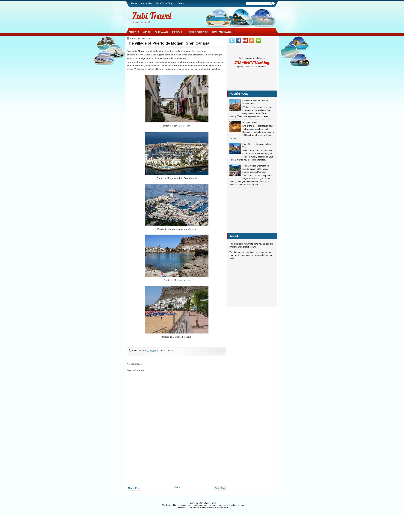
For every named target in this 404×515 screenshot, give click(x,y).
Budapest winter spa (251, 122)
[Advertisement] (177, 461)
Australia (160, 32)
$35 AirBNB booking (251, 62)
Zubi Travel (152, 15)
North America (196, 32)
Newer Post (134, 488)
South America (220, 32)
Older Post (220, 488)
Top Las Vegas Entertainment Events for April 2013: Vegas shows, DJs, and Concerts (255, 169)
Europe (176, 32)
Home (177, 487)
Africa (132, 32)
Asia (145, 32)
